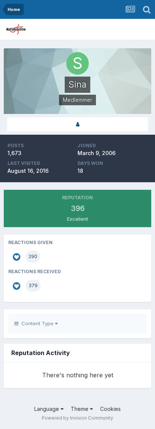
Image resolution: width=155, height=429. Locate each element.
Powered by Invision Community (77, 418)
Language (47, 409)
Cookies (110, 409)
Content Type (36, 323)
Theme (80, 409)
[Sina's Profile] (77, 124)
